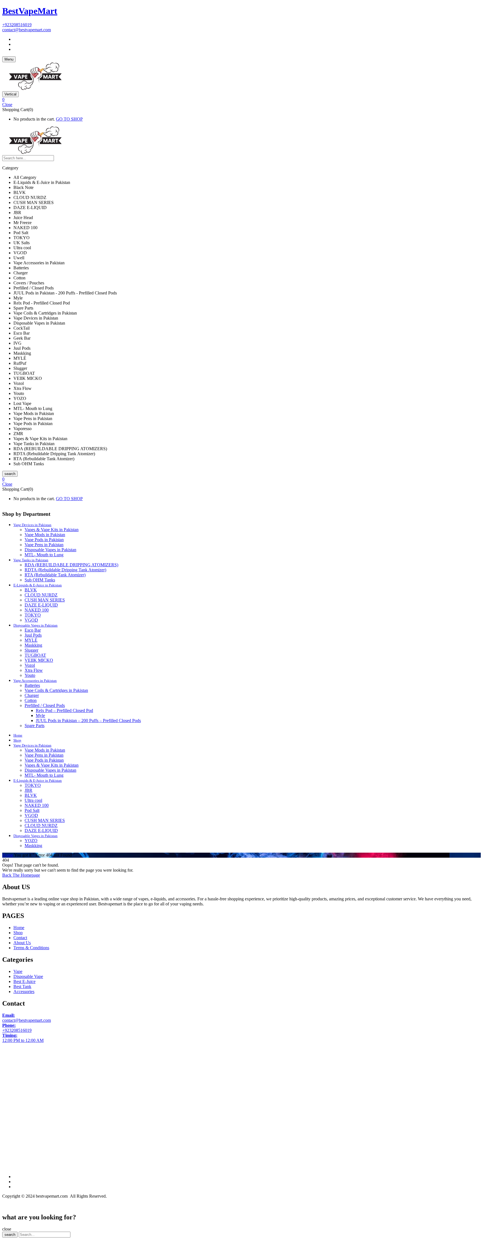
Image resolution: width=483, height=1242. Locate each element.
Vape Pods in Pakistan (44, 539)
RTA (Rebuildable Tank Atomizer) (55, 574)
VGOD (31, 620)
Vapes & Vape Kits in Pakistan (52, 529)
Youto (30, 675)
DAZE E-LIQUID (41, 605)
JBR (28, 790)
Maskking (33, 645)
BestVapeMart (29, 11)
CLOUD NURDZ (41, 595)
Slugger (31, 650)
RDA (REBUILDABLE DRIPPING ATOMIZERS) (71, 564)
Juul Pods (33, 635)
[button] (241, 99)
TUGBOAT (35, 655)
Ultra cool (33, 800)
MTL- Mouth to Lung (44, 554)
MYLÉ (31, 640)
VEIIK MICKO (39, 660)
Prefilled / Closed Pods (45, 705)
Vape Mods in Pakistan (45, 534)
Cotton (31, 700)
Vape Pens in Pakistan (44, 544)
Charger (32, 695)
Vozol (30, 665)
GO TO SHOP (69, 119)
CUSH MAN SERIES (45, 600)
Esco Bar (33, 630)
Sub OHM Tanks (40, 579)
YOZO (31, 840)
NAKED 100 (37, 610)
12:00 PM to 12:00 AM (23, 1038)
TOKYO (33, 615)
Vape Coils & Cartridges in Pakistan (56, 690)
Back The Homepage (21, 875)
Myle (40, 715)
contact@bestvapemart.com (26, 29)
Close (7, 104)
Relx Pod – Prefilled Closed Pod (64, 710)
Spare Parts (34, 725)
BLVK (31, 590)
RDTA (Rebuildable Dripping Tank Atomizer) (65, 569)
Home (7, 855)
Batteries (32, 685)
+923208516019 (17, 24)
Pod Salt (32, 810)
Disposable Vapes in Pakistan (50, 549)
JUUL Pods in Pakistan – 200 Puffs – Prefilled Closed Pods (88, 720)
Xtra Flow (34, 670)
